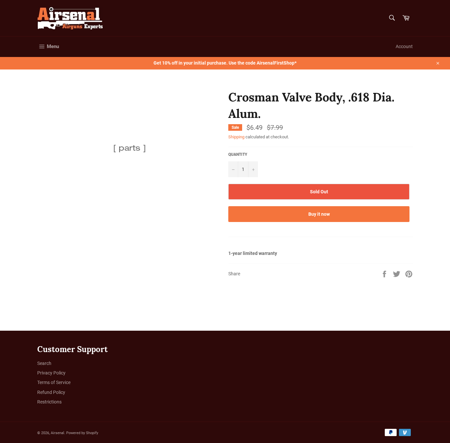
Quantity (237, 154)
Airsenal (57, 433)
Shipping (236, 136)
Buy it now (319, 214)
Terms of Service (53, 382)
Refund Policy (51, 392)
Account (404, 46)
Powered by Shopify (82, 433)
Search (44, 363)
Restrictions (49, 401)
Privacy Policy (51, 372)
